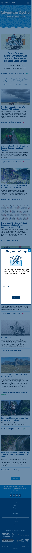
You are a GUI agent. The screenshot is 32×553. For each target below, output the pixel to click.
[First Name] (16, 277)
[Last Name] (16, 283)
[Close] (29, 250)
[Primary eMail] (16, 288)
